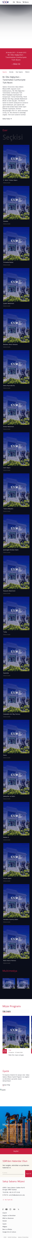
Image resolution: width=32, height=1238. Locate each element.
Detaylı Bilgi (6, 1085)
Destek (5, 1221)
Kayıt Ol (28, 1173)
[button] (26, 2)
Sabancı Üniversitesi (23, 1237)
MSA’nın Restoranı (8, 1218)
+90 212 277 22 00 (14, 1192)
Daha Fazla (6, 119)
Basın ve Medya (7, 1229)
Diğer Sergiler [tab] (7, 1011)
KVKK (5, 1237)
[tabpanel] (16, 1039)
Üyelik (4, 1224)
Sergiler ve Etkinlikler (9, 1215)
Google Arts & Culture (9, 1232)
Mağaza (5, 1226)
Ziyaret (5, 1213)
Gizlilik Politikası (12, 1237)
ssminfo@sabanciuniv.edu (17, 1195)
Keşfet (16, 1151)
